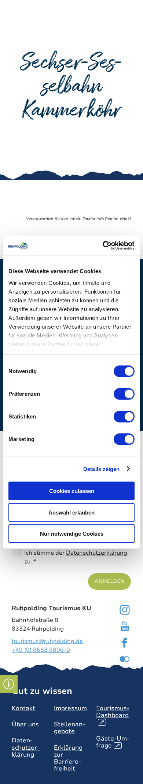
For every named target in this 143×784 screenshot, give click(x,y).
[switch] (124, 394)
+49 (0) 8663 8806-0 (41, 650)
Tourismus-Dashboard (112, 715)
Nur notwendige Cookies (71, 534)
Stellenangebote (69, 728)
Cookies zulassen (71, 491)
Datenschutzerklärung (96, 553)
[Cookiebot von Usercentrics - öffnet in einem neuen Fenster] (103, 245)
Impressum (70, 708)
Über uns (25, 724)
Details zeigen (101, 469)
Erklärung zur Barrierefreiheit (68, 758)
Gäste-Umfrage (112, 742)
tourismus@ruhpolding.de (47, 641)
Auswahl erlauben (71, 512)
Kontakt (23, 708)
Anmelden (109, 581)
